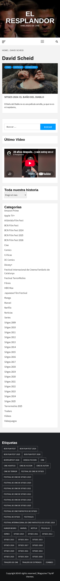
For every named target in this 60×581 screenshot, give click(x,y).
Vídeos (7, 416)
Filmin (7, 283)
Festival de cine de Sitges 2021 (17, 488)
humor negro (10, 528)
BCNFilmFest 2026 (11, 460)
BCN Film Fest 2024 (13, 230)
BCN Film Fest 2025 (13, 235)
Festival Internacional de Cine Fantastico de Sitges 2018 (29, 522)
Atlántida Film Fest (13, 220)
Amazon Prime (11, 210)
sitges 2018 (37, 545)
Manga (7, 297)
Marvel (7, 302)
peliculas (45, 528)
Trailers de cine (11, 562)
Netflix (7, 307)
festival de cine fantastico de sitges (20, 511)
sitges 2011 (33, 534)
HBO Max (8, 288)
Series (7, 317)
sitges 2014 (23, 539)
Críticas (18, 67)
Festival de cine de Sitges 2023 (17, 499)
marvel (23, 528)
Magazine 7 (43, 573)
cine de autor (42, 465)
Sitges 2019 (10, 371)
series (7, 534)
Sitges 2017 (10, 361)
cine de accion (26, 465)
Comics (7, 250)
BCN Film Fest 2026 (13, 240)
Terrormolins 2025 (13, 406)
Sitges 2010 (10, 327)
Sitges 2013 (10, 342)
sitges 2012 (47, 534)
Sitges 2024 (31, 67)
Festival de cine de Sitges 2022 (17, 494)
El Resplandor (30, 17)
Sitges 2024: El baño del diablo (24, 97)
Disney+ (8, 264)
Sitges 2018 (10, 366)
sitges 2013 (9, 539)
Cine (8, 67)
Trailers (8, 411)
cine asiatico (9, 465)
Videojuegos (10, 421)
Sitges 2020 (10, 376)
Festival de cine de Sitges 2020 (17, 482)
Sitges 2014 (10, 347)
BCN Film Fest (11, 225)
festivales (29, 517)
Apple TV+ (9, 215)
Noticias (8, 312)
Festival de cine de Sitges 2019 (17, 477)
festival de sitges (12, 517)
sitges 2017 (23, 545)
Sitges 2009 (10, 322)
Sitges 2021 (10, 381)
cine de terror (10, 471)
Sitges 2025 (10, 401)
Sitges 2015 (10, 352)
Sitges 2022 (10, 386)
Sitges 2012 (10, 337)
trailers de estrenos (32, 562)
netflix (34, 528)
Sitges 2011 (10, 332)
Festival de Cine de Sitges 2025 (17, 505)
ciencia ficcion (30, 460)
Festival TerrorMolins (15, 278)
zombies (49, 562)
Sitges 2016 (10, 356)
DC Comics (9, 259)
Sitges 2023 (10, 391)
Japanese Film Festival (15, 293)
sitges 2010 (19, 534)
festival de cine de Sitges (32, 471)
